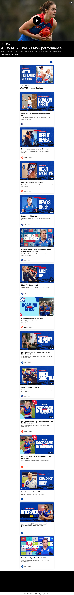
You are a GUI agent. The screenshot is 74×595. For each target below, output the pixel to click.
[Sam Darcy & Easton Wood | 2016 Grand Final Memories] (37, 348)
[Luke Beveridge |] (37, 245)
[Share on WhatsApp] (44, 593)
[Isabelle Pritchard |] (37, 417)
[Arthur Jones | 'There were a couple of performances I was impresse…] (37, 518)
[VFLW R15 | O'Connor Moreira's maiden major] (37, 109)
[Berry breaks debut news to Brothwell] (37, 143)
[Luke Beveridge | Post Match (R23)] (37, 552)
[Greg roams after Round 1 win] (37, 313)
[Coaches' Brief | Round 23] (37, 485)
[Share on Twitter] (40, 593)
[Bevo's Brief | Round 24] (37, 211)
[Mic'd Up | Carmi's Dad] (37, 280)
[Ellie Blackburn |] (37, 452)
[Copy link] (47, 593)
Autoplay (46, 62)
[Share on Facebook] (36, 593)
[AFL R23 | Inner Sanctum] (37, 382)
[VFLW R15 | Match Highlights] (37, 78)
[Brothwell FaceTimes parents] (37, 177)
